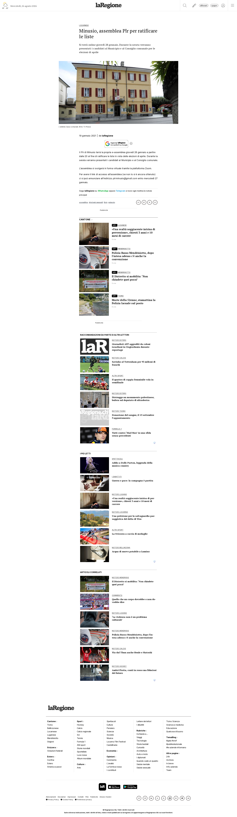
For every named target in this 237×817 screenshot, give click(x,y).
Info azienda (172, 767)
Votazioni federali (55, 751)
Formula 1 (81, 741)
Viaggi (139, 737)
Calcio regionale (84, 731)
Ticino (50, 725)
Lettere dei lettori (144, 721)
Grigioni (50, 741)
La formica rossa (114, 767)
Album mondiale (84, 758)
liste (106, 202)
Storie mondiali (83, 748)
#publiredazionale (174, 744)
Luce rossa (82, 755)
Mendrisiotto (52, 738)
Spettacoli (111, 721)
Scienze (110, 731)
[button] (139, 798)
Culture (81, 764)
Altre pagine (172, 753)
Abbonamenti (51, 797)
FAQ (87, 797)
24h (168, 756)
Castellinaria (112, 745)
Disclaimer (62, 797)
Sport (80, 721)
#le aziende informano (176, 747)
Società (110, 735)
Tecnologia (142, 740)
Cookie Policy (67, 800)
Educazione (171, 728)
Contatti (81, 797)
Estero (50, 756)
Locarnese (52, 731)
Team (168, 770)
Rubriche (141, 730)
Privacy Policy (53, 800)
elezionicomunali (96, 202)
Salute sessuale (143, 767)
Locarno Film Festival (116, 741)
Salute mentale (143, 764)
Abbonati (203, 5)
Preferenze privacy (84, 800)
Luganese (51, 735)
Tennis (80, 738)
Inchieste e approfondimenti (144, 734)
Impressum (72, 797)
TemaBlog (171, 737)
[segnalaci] (194, 5)
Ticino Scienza (173, 721)
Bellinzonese (53, 728)
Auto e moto (142, 754)
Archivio (170, 760)
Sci (78, 735)
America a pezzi (54, 767)
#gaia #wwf (171, 740)
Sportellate (82, 751)
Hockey (80, 725)
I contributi (111, 770)
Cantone (51, 721)
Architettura (142, 751)
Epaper (214, 5)
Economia (112, 751)
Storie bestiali (142, 744)
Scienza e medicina (175, 725)
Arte (79, 767)
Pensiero (111, 728)
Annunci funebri (105, 797)
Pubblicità (94, 797)
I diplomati (141, 757)
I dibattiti (140, 725)
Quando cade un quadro (147, 761)
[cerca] (185, 5)
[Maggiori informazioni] (131, 144)
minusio (111, 202)
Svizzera (51, 747)
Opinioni (111, 756)
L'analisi (110, 763)
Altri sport (81, 745)
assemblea (83, 202)
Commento (112, 760)
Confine (50, 760)
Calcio (79, 728)
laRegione (107, 135)
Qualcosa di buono (174, 731)
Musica (110, 738)
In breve (170, 763)
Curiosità (140, 747)
